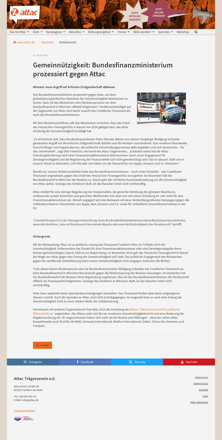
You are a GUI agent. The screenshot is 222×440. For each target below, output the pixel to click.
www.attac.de (25, 42)
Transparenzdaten (24, 410)
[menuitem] (18, 32)
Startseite (47, 42)
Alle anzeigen (42, 345)
